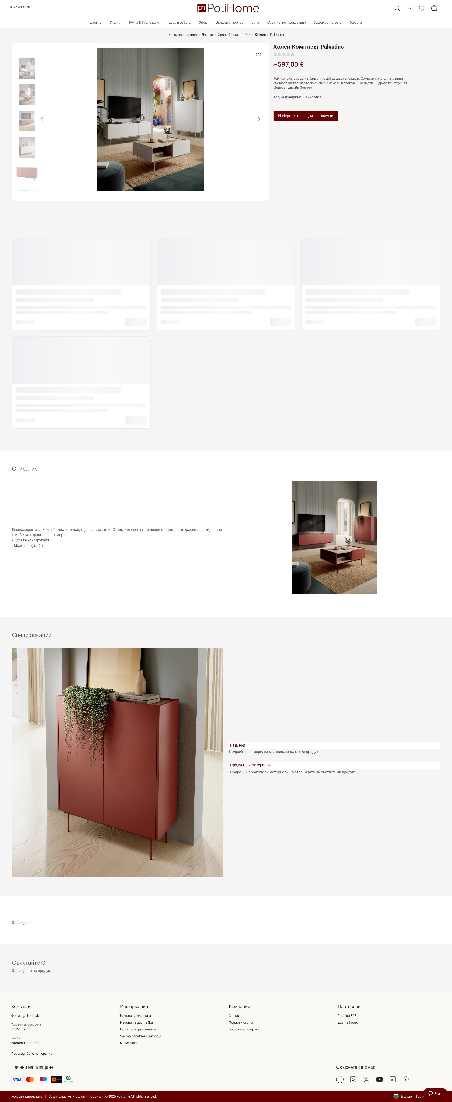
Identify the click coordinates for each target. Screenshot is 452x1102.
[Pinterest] (406, 1079)
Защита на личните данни (68, 1096)
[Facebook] (340, 1079)
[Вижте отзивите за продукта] (284, 54)
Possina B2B (347, 1015)
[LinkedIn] (392, 1079)
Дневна (207, 35)
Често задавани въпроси (140, 1036)
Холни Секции (229, 35)
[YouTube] (379, 1079)
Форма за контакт (26, 1015)
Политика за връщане (138, 1029)
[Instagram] (353, 1079)
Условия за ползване (26, 1096)
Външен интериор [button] (229, 22)
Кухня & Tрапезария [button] (144, 22)
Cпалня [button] (115, 22)
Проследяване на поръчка (31, 1053)
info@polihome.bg (25, 1043)
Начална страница (182, 35)
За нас (234, 1015)
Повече (306, 87)
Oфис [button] (203, 22)
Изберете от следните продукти (305, 116)
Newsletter (128, 1043)
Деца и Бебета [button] (180, 22)
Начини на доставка (136, 1022)
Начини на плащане (135, 1015)
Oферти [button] (356, 22)
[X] (366, 1079)
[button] (397, 8)
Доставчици (348, 1022)
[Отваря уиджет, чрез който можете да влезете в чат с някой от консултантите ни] (435, 1094)
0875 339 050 (20, 7)
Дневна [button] (95, 22)
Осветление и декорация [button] (286, 22)
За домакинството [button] (327, 22)
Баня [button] (255, 22)
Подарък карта (241, 1022)
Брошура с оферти (244, 1029)
